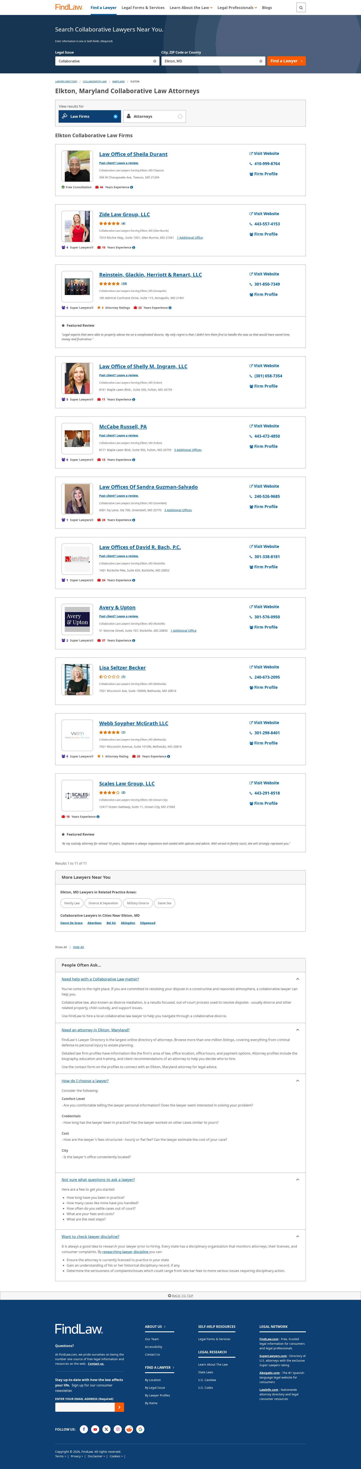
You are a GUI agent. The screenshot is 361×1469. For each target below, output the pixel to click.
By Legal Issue (155, 1388)
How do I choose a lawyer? (85, 1080)
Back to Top (182, 1296)
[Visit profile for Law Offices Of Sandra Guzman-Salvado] (77, 498)
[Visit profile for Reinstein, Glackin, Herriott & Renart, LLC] (77, 286)
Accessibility (153, 1347)
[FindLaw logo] (70, 7)
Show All (61, 947)
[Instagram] (118, 1429)
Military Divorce (138, 903)
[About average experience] (131, 187)
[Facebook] (84, 1429)
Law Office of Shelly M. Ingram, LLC (143, 366)
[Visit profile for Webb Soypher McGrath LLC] (77, 735)
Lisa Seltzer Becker (122, 667)
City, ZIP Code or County (181, 52)
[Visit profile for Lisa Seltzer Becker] (77, 679)
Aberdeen (95, 923)
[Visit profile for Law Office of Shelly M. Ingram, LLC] (77, 378)
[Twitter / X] (106, 1429)
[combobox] (107, 61)
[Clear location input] (261, 61)
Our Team (152, 1339)
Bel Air (111, 923)
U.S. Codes (205, 1388)
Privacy (76, 1456)
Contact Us (152, 1354)
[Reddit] (129, 1429)
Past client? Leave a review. (119, 163)
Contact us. (96, 1364)
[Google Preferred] (140, 1429)
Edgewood (147, 923)
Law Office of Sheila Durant (133, 154)
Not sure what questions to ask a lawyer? (98, 1179)
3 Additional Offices (188, 450)
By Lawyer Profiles (157, 1395)
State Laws (205, 1372)
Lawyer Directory (66, 81)
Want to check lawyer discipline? (90, 1236)
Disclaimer (95, 1456)
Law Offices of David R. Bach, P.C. (140, 547)
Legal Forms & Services (214, 1339)
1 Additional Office (190, 238)
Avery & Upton (117, 607)
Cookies (115, 1456)
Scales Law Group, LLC (127, 783)
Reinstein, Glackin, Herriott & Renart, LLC (150, 274)
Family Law (72, 903)
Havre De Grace (71, 923)
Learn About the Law (213, 1364)
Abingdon (128, 923)
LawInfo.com (268, 1390)
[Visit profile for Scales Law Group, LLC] (77, 795)
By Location (153, 1380)
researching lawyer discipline (125, 1251)
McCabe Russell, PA (123, 426)
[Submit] (119, 1407)
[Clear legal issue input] (155, 61)
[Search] (301, 7)
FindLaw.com (268, 1339)
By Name (151, 1403)
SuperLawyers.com (273, 1356)
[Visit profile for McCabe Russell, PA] (77, 438)
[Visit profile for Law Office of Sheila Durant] (77, 166)
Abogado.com (269, 1373)
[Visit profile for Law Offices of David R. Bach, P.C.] (77, 559)
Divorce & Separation (103, 903)
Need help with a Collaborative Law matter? (100, 979)
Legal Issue (64, 52)
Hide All (78, 947)
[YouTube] (95, 1429)
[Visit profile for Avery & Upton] (77, 619)
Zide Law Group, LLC (124, 214)
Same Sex (164, 903)
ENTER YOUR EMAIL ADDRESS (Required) (84, 1399)
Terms (60, 1456)
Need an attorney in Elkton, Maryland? (96, 1029)
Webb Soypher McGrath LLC (133, 723)
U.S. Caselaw (207, 1380)
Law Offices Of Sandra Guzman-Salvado (148, 486)
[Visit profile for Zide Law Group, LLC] (77, 226)
